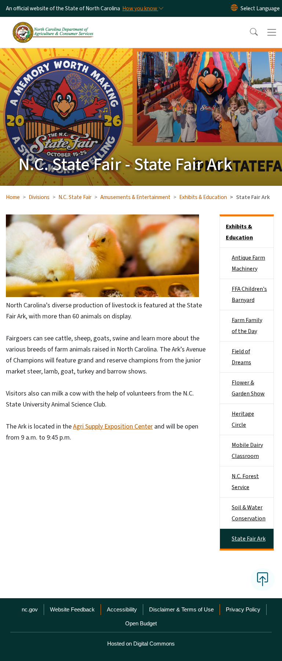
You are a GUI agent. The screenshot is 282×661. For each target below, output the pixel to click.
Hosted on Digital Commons (141, 643)
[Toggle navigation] (271, 32)
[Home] (53, 25)
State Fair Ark (248, 539)
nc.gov (30, 609)
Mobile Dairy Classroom (247, 450)
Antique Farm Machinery (248, 263)
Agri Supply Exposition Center (113, 426)
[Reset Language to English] (234, 8)
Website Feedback (72, 609)
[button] (249, 32)
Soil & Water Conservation (248, 513)
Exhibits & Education (203, 197)
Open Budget (141, 623)
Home (13, 197)
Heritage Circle (243, 419)
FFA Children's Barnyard (249, 294)
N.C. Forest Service (245, 481)
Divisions (39, 197)
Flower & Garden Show (248, 388)
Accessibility (122, 609)
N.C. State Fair (74, 197)
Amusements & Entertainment (135, 197)
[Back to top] (262, 579)
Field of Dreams (241, 356)
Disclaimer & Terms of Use (181, 609)
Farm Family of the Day (247, 325)
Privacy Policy (243, 609)
